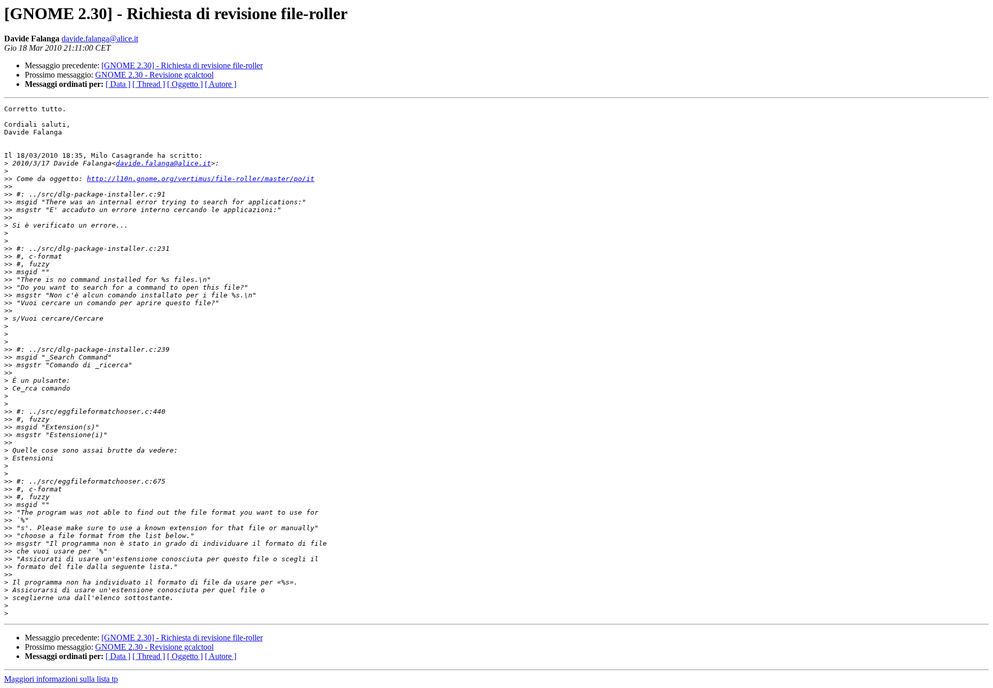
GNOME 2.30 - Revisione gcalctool (154, 74)
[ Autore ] (220, 84)
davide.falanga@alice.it (100, 38)
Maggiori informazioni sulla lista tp (61, 679)
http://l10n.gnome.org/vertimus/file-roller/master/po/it (200, 179)
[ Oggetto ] (185, 84)
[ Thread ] (148, 84)
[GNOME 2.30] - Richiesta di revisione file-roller (182, 65)
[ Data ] (118, 84)
